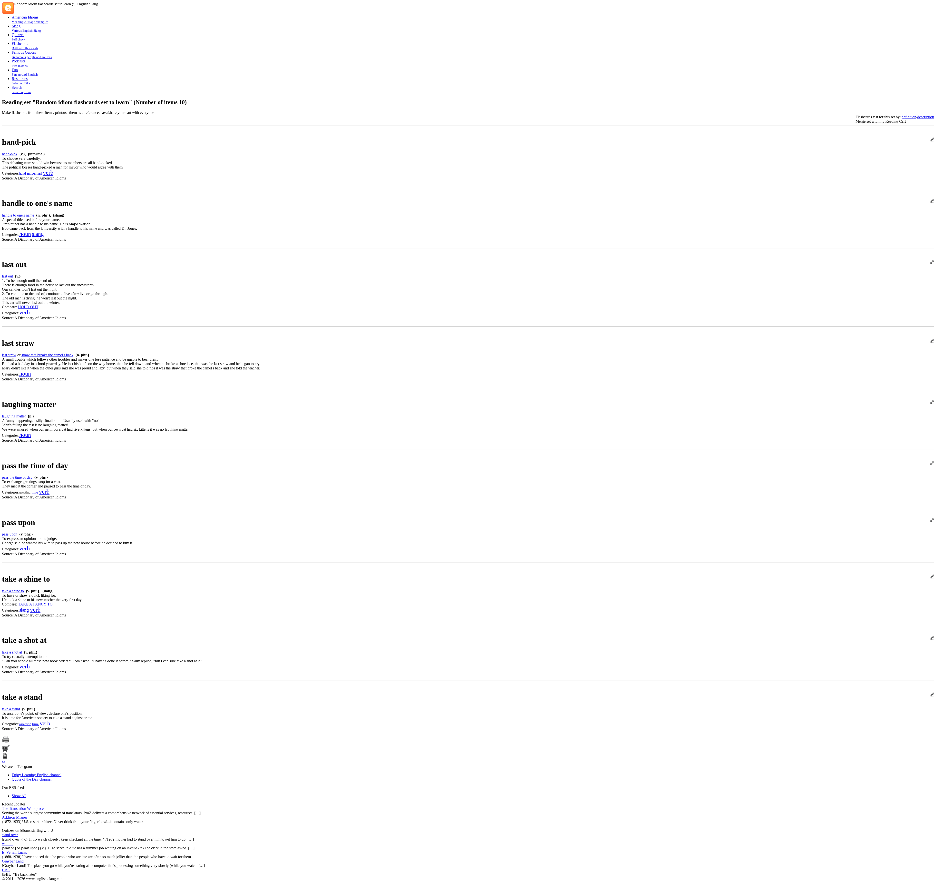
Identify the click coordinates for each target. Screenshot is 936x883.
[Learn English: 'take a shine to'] (932, 577)
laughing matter (14, 416)
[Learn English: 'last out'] (932, 262)
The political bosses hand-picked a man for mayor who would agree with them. (63, 167)
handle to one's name (18, 215)
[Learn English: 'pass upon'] (932, 520)
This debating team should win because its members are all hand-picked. (57, 163)
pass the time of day (17, 477)
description (925, 117)
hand (22, 173)
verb (48, 172)
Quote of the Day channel (31, 779)
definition (909, 117)
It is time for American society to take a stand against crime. (47, 718)
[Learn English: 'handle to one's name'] (932, 201)
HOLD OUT (28, 307)
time (34, 492)
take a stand (11, 709)
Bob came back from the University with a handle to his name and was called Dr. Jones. (69, 228)
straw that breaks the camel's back (47, 355)
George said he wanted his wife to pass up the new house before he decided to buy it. (67, 543)
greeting (24, 492)
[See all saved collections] (5, 757)
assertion (25, 724)
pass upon (9, 534)
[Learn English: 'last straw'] (932, 341)
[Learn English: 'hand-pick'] (932, 140)
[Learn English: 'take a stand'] (932, 695)
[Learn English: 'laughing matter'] (932, 402)
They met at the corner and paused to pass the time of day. (46, 486)
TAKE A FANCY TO (35, 604)
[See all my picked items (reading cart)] (6, 751)
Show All (19, 796)
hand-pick (9, 154)
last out (7, 276)
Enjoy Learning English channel (36, 775)
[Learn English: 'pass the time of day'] (932, 464)
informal (34, 173)
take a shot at (12, 652)
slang (38, 234)
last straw (9, 355)
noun (25, 234)
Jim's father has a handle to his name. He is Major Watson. (46, 224)
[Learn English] (8, 13)
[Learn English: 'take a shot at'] (932, 638)
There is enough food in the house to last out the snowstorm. (48, 285)
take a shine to (13, 591)
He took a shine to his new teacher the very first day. (42, 600)
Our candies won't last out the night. (29, 289)
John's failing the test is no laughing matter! (35, 425)
